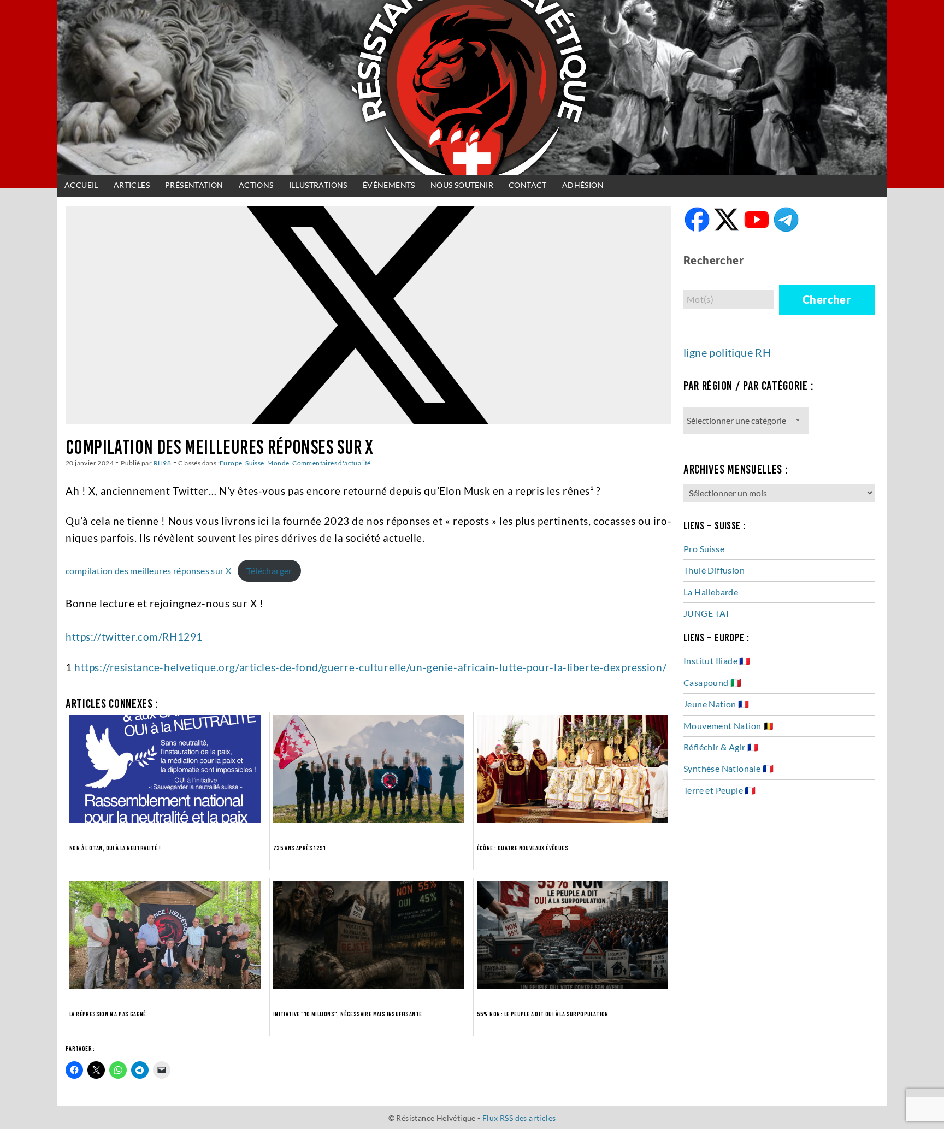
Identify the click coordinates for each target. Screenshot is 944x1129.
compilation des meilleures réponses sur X (148, 570)
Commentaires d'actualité (331, 462)
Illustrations (318, 185)
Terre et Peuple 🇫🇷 (719, 790)
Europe (231, 462)
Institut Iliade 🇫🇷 (717, 660)
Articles (132, 185)
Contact (528, 185)
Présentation (194, 185)
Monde (278, 462)
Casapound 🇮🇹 (712, 682)
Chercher (827, 299)
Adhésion (583, 185)
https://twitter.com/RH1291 (134, 636)
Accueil (81, 185)
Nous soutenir (461, 185)
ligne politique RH (727, 352)
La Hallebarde (710, 592)
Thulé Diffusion (714, 570)
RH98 (163, 462)
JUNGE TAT (706, 613)
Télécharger (269, 570)
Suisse (254, 462)
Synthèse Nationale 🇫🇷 (728, 768)
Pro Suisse (703, 548)
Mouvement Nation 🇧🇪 (728, 725)
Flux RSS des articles (519, 1117)
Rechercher (713, 260)
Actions (256, 185)
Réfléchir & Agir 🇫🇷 (720, 747)
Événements (389, 185)
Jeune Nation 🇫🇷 (716, 704)
